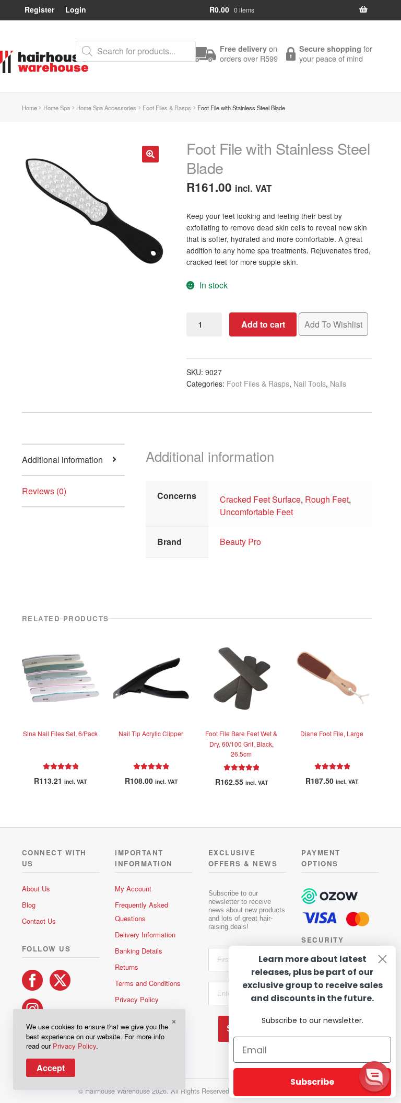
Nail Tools (309, 383)
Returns (126, 967)
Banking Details (138, 951)
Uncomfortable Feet (256, 512)
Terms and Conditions (148, 983)
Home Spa (56, 107)
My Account (133, 888)
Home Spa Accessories (106, 107)
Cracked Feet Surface (260, 499)
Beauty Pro (240, 542)
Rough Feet (327, 499)
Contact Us (39, 921)
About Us (36, 888)
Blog (29, 905)
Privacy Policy (137, 999)
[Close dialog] (382, 959)
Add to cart (263, 324)
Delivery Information (145, 934)
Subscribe (312, 1082)
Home (29, 107)
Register (39, 9)
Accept (51, 1068)
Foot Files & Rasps (167, 107)
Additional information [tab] (62, 460)
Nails (338, 383)
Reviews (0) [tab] (44, 491)
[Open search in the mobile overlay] (136, 51)
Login (75, 9)
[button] (150, 154)
